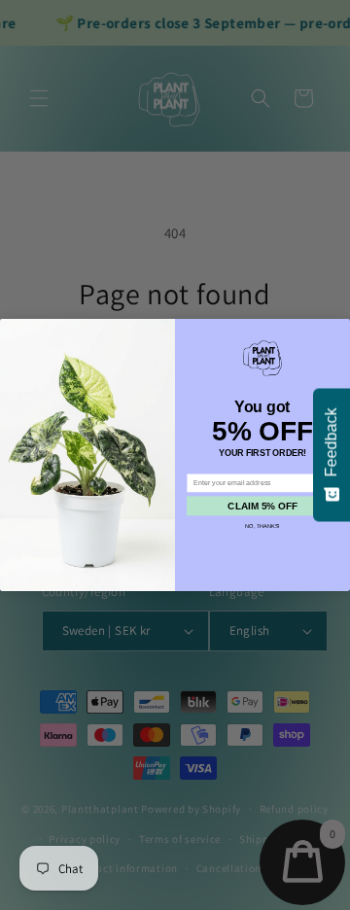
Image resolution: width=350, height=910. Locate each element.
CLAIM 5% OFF (262, 506)
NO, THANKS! (262, 526)
